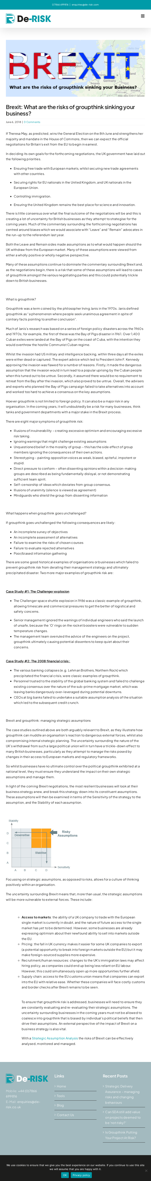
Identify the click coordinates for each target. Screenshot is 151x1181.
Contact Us (65, 1115)
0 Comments (32, 122)
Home (61, 1086)
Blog (60, 1105)
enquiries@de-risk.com (85, 4)
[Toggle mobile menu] (143, 16)
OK (65, 1175)
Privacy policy (81, 1175)
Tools (61, 1096)
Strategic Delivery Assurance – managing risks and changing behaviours (122, 1094)
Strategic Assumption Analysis (55, 1038)
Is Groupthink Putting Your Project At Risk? (121, 1135)
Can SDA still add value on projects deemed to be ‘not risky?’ (123, 1117)
